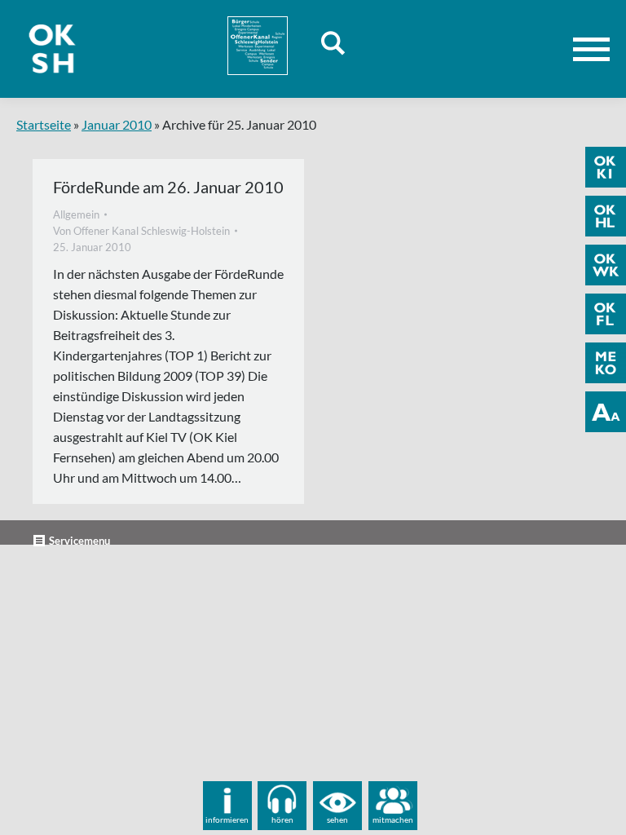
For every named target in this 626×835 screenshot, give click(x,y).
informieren (227, 819)
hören (282, 819)
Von (141, 230)
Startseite (43, 124)
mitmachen (393, 819)
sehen (337, 819)
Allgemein (76, 214)
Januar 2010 (117, 124)
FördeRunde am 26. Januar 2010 (168, 187)
